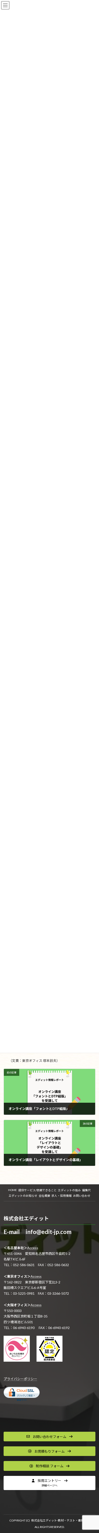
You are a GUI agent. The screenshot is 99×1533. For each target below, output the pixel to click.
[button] (49, 1436)
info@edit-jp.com (48, 1231)
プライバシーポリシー (20, 1379)
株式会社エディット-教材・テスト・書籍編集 (60, 1520)
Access (32, 1248)
